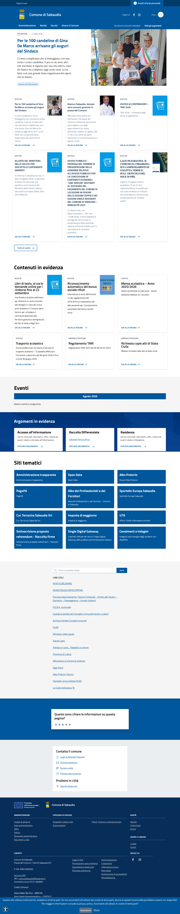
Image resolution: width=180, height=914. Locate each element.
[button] (5, 909)
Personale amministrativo (25, 836)
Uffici (16, 829)
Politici (17, 832)
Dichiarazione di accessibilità (114, 874)
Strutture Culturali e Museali (127, 25)
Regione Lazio (21, 3)
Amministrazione (27, 25)
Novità (43, 25)
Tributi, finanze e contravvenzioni (106, 821)
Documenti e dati (21, 839)
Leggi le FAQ (77, 859)
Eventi (133, 847)
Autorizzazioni (59, 825)
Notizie (133, 821)
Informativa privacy (110, 867)
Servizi (54, 25)
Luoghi (133, 843)
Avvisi (133, 829)
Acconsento (85, 910)
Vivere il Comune (70, 25)
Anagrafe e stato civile (63, 821)
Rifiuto (97, 910)
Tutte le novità (24, 247)
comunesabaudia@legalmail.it (32, 878)
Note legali (106, 870)
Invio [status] (122, 570)
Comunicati (135, 825)
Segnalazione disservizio (83, 867)
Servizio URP (20, 875)
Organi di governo (22, 821)
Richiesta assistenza (81, 870)
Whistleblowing (108, 877)
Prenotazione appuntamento (85, 863)
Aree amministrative (23, 825)
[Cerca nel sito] (161, 15)
